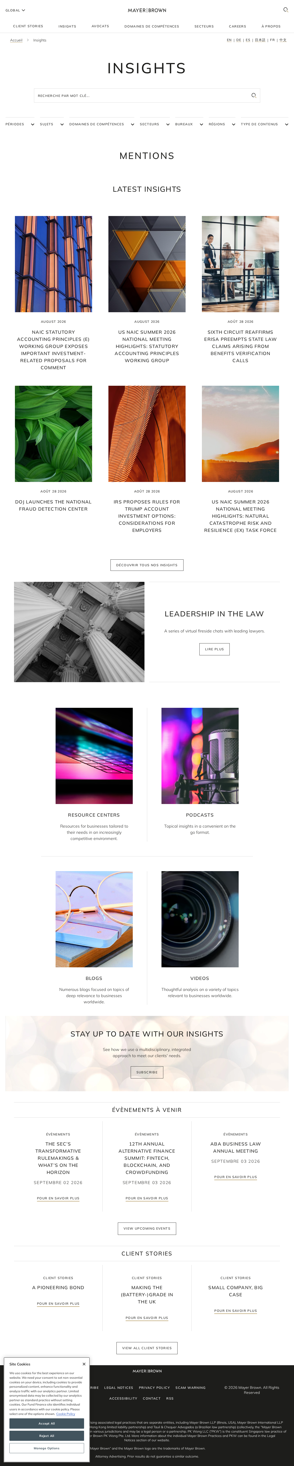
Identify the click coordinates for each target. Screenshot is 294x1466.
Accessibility (123, 1398)
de (238, 40)
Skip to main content (22, 3)
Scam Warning (190, 1388)
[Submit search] (254, 95)
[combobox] (147, 95)
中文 (283, 40)
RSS (170, 1398)
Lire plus (214, 649)
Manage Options (46, 1448)
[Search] (285, 10)
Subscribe (147, 1072)
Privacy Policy (154, 1388)
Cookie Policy (65, 1413)
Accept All (47, 1423)
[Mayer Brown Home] (147, 10)
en (229, 40)
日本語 (260, 40)
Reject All (46, 1436)
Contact (152, 1398)
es (248, 40)
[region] (47, 1409)
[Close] (84, 1364)
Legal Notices (118, 1388)
